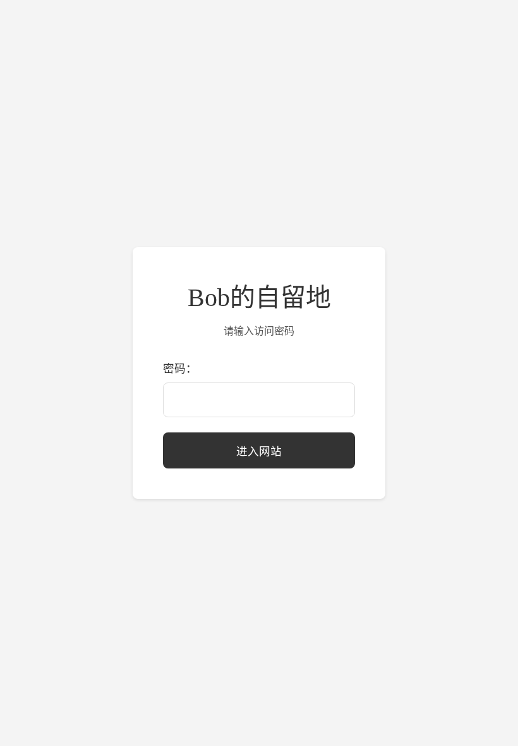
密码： (180, 368)
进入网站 (259, 451)
